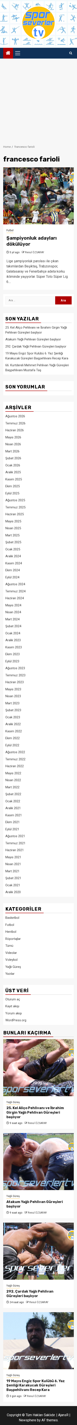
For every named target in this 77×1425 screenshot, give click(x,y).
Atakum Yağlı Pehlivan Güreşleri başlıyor (33, 339)
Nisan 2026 (13, 444)
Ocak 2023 (12, 717)
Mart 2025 (12, 535)
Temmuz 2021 (15, 843)
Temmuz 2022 (15, 759)
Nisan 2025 (13, 528)
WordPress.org (15, 1020)
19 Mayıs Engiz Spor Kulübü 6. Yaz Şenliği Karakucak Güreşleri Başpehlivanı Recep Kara (35, 1385)
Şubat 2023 (13, 710)
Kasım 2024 (13, 563)
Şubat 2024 (13, 626)
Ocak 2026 (12, 465)
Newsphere (27, 1420)
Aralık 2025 (13, 472)
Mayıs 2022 (13, 773)
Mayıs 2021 (13, 857)
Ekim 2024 (12, 570)
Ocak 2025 (12, 549)
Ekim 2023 (12, 654)
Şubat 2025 (13, 542)
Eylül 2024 (12, 577)
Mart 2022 (12, 787)
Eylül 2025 (12, 493)
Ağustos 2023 (15, 668)
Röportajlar (13, 939)
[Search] (70, 53)
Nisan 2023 (13, 696)
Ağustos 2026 (15, 416)
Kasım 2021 (13, 815)
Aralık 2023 (13, 640)
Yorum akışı (13, 1013)
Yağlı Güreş (13, 967)
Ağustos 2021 (15, 836)
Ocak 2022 (12, 801)
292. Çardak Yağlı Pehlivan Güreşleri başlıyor (35, 346)
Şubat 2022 (13, 794)
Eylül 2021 (12, 829)
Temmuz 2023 (15, 675)
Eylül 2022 (12, 745)
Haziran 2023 (14, 682)
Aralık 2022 (13, 724)
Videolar (11, 953)
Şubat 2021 (13, 878)
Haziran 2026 (14, 430)
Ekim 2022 (12, 738)
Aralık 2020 (13, 892)
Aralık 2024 (13, 556)
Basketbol (12, 918)
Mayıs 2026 (13, 437)
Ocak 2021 (12, 885)
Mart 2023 (12, 703)
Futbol (9, 230)
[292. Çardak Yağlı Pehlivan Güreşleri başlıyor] (38, 1251)
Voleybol (11, 960)
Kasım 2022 (13, 731)
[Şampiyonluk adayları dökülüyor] (38, 195)
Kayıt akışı (12, 1006)
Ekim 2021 (12, 822)
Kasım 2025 (13, 479)
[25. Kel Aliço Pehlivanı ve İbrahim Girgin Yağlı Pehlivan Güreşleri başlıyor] (38, 1067)
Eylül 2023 (12, 661)
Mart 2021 (12, 871)
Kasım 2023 (13, 647)
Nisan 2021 (13, 864)
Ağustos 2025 (15, 500)
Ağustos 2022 (15, 752)
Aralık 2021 (13, 808)
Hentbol (10, 932)
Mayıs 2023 (13, 689)
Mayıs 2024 (13, 605)
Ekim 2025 (12, 486)
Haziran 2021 (14, 850)
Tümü (9, 946)
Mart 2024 (12, 619)
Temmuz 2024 (15, 591)
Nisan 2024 (13, 612)
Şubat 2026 (13, 458)
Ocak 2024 (12, 633)
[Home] (8, 53)
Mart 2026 (12, 451)
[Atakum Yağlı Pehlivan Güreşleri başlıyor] (38, 1161)
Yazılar (10, 974)
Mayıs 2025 (13, 521)
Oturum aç (12, 999)
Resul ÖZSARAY (34, 252)
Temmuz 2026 (15, 423)
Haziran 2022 (14, 766)
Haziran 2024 (14, 598)
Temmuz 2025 (15, 507)
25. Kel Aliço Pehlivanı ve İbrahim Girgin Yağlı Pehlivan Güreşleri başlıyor (35, 1112)
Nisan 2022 (13, 780)
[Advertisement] (38, 99)
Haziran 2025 (14, 514)
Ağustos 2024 (15, 584)
